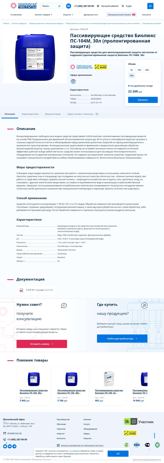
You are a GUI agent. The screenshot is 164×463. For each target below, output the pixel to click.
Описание (10, 114)
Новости (60, 433)
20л (147, 70)
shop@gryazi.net (14, 433)
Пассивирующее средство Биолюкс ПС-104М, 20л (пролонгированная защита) (147, 391)
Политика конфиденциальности (147, 459)
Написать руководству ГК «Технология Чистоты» (82, 445)
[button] (59, 6)
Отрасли (67, 14)
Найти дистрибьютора (120, 338)
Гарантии (61, 429)
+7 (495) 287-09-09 (84, 6)
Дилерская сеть (91, 14)
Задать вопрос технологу (80, 114)
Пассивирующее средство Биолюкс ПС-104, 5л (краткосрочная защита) (109, 391)
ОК (118, 453)
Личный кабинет (110, 6)
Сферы (87, 433)
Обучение (61, 424)
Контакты (146, 14)
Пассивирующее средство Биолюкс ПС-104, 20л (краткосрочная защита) (34, 391)
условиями (75, 451)
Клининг (87, 419)
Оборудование (90, 429)
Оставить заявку (39, 343)
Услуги (87, 424)
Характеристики (30, 114)
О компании (16, 14)
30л (132, 75)
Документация (53, 114)
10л (139, 70)
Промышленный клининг (119, 14)
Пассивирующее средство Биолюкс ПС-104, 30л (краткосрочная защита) (71, 391)
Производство (63, 419)
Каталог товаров (42, 14)
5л (131, 70)
